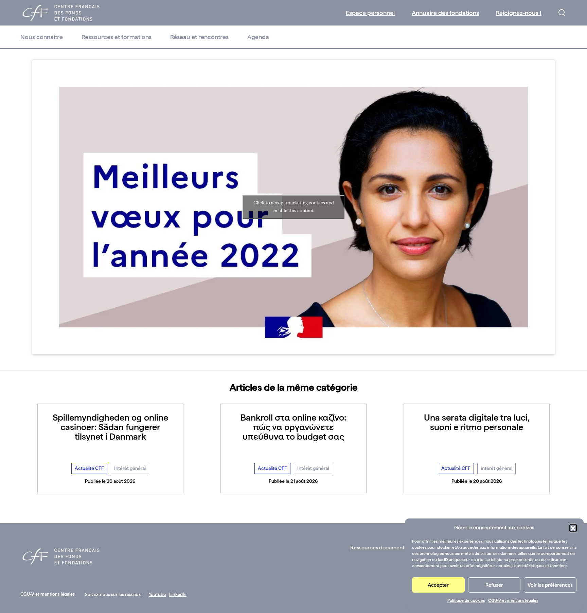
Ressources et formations (117, 36)
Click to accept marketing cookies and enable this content (293, 207)
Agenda (258, 36)
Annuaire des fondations (445, 12)
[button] (573, 527)
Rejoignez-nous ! (518, 12)
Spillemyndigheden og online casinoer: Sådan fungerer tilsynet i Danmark (110, 427)
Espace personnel (370, 12)
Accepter (438, 585)
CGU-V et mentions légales (513, 600)
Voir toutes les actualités (293, 508)
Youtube (157, 594)
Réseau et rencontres (199, 36)
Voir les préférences (550, 585)
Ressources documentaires (383, 547)
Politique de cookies (466, 600)
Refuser (494, 585)
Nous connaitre (41, 36)
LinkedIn (177, 594)
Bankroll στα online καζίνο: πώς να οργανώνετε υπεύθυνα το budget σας (293, 427)
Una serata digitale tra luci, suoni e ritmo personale (477, 422)
